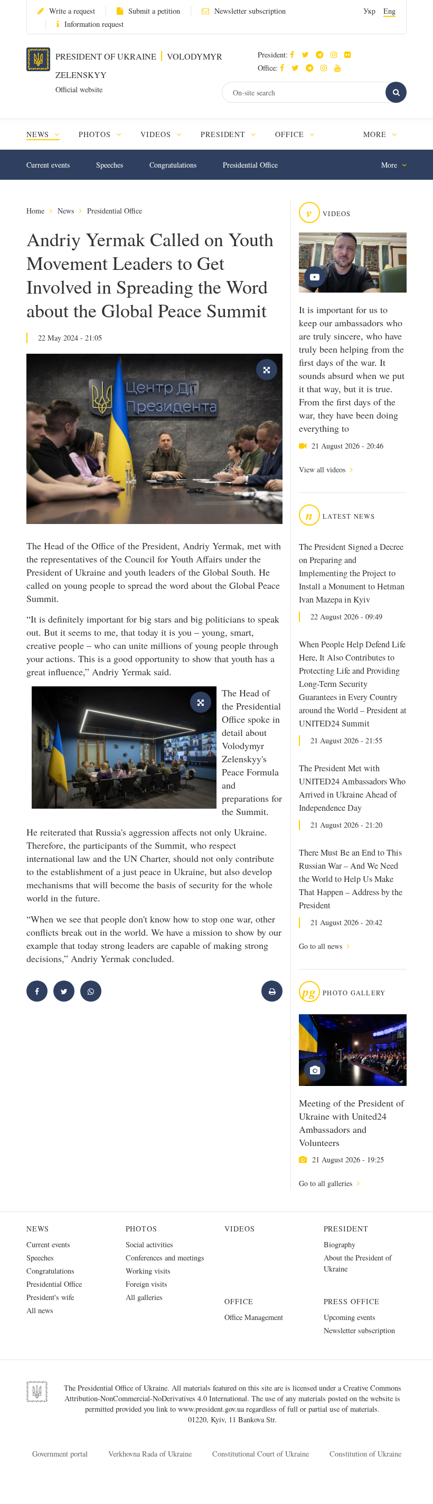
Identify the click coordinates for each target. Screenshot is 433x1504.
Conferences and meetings (165, 1258)
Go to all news (321, 946)
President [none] (225, 134)
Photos (142, 1229)
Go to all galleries (326, 1183)
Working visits (148, 1271)
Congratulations (172, 165)
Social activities (149, 1244)
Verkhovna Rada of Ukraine (150, 1454)
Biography (339, 1244)
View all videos (323, 469)
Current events (48, 165)
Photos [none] (96, 134)
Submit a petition (154, 11)
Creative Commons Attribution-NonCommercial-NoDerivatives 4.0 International (232, 1393)
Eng (389, 11)
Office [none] (291, 134)
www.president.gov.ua (212, 1409)
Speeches (109, 165)
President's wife (50, 1297)
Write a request (72, 11)
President (346, 1229)
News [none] (39, 134)
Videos (239, 1229)
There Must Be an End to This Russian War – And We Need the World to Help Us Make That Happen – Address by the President (350, 879)
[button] (308, 55)
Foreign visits (146, 1284)
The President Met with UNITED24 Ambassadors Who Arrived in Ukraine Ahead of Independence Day (352, 787)
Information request (94, 24)
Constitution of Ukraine (365, 1454)
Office (238, 1301)
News (66, 211)
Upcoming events (349, 1317)
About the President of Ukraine (358, 1263)
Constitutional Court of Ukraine (260, 1454)
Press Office (352, 1301)
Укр (369, 11)
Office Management (253, 1317)
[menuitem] (47, 134)
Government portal (60, 1454)
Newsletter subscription (250, 11)
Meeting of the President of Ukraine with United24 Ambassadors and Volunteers (351, 1123)
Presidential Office (250, 165)
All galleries (144, 1297)
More (376, 134)
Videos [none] (157, 134)
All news (39, 1310)
